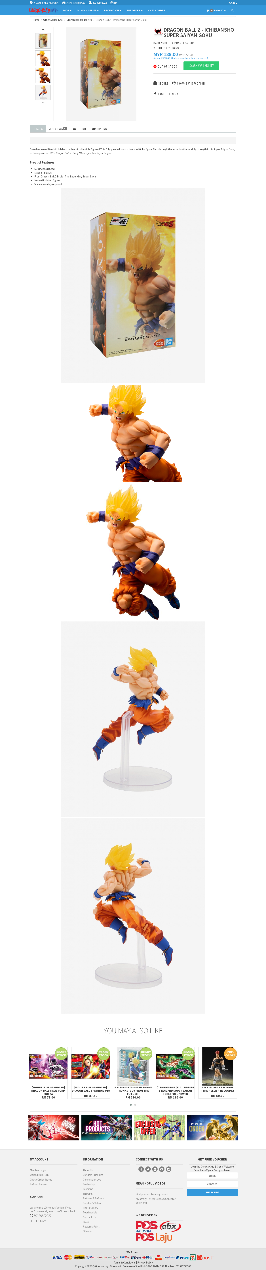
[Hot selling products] (106, 1127)
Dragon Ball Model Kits (79, 20)
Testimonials (90, 1212)
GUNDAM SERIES (87, 10)
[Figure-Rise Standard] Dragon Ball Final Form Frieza (48, 1090)
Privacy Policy (145, 1262)
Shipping (88, 1193)
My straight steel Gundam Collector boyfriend (156, 1200)
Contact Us (89, 1217)
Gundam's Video (92, 1203)
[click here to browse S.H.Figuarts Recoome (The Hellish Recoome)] (218, 1066)
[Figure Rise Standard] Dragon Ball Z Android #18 (91, 1088)
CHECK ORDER (156, 10)
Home (36, 20)
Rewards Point (91, 1226)
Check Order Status (41, 1179)
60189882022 (42, 1215)
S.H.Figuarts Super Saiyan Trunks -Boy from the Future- (133, 1090)
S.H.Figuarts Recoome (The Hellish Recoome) (217, 1088)
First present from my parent (152, 1194)
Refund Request (39, 1184)
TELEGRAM (38, 1221)
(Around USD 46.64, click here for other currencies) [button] (180, 58)
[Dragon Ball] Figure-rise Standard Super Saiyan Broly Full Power (175, 1090)
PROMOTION (111, 10)
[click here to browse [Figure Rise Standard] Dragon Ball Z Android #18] (90, 1066)
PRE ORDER (134, 10)
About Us (88, 1170)
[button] (165, 54)
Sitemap (87, 1231)
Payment (88, 1189)
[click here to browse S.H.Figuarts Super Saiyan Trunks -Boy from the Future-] (133, 1066)
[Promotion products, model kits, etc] (159, 1127)
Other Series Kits (53, 20)
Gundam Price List (93, 1175)
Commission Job (92, 1179)
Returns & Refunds (94, 1198)
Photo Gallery (90, 1207)
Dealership (89, 1184)
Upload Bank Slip (39, 1175)
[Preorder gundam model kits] (212, 1127)
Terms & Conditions (124, 1262)
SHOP (66, 10)
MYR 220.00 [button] (186, 55)
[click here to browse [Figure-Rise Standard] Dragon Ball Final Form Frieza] (48, 1066)
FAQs (86, 1222)
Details (38, 129)
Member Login (38, 1170)
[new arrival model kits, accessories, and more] (53, 1127)
